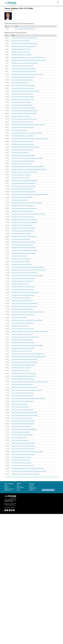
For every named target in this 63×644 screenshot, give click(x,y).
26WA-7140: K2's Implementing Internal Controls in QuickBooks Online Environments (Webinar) (28, 398)
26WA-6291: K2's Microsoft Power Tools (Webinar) (21, 261)
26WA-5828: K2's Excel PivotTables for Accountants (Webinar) (23, 205)
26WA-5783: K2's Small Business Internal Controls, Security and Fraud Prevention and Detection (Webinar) (30, 194)
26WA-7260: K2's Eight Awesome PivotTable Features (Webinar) (23, 423)
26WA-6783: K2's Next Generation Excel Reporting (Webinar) (22, 334)
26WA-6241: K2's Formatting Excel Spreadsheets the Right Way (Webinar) (25, 250)
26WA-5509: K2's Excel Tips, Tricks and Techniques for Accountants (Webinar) (25, 146)
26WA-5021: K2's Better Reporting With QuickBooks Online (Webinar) (24, 68)
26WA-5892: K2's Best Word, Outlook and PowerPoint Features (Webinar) (24, 219)
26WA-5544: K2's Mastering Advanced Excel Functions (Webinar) (23, 160)
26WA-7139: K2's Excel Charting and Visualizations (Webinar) (22, 395)
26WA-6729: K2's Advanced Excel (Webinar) (19, 317)
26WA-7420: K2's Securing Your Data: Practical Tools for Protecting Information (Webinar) (27, 451)
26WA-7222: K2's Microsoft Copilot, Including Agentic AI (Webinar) (23, 420)
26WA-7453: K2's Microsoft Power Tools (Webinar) (21, 459)
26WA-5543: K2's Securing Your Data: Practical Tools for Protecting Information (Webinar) (27, 158)
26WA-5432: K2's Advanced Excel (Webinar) (19, 130)
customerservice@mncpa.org (9, 504)
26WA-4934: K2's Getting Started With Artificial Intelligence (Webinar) (24, 46)
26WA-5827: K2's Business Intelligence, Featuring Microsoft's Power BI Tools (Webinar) (27, 202)
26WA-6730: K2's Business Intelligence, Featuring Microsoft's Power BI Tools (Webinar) (27, 320)
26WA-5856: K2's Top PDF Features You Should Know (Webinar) (23, 216)
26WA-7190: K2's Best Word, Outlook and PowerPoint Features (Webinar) (24, 412)
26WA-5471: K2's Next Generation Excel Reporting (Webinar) (22, 141)
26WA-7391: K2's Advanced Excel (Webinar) (19, 437)
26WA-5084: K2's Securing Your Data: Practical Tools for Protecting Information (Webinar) (27, 74)
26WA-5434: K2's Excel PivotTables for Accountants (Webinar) (23, 135)
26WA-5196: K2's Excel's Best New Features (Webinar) (21, 102)
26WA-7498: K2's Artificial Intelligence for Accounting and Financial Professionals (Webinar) (28, 468)
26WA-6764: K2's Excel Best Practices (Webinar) (20, 325)
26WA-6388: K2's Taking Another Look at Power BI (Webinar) (22, 281)
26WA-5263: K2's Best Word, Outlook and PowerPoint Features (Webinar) (24, 110)
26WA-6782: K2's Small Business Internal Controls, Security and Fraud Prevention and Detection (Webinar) (30, 331)
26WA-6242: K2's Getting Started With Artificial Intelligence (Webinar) (24, 253)
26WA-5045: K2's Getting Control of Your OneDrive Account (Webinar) (24, 71)
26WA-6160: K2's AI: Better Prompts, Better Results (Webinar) (22, 244)
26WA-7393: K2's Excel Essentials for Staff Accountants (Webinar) (23, 443)
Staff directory (6, 486)
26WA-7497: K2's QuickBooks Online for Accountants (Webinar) (23, 465)
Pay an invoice (19, 486)
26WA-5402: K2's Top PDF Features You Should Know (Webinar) (23, 127)
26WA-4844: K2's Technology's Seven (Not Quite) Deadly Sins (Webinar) (24, 37)
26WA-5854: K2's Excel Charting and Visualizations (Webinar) (22, 211)
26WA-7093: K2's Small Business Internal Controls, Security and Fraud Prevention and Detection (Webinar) (30, 381)
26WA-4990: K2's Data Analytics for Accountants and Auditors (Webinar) (24, 63)
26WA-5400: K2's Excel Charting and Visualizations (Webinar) (22, 121)
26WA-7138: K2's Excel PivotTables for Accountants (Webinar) (23, 392)
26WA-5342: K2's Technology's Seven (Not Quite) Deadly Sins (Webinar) (24, 113)
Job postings (31, 485)
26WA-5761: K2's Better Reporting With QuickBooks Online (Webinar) (24, 191)
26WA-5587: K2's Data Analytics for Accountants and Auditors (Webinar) (24, 172)
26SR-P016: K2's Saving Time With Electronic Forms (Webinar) (22, 93)
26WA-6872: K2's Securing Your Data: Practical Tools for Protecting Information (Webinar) (27, 345)
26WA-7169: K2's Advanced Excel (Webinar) (19, 404)
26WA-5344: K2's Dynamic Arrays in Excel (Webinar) (21, 116)
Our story (6, 485)
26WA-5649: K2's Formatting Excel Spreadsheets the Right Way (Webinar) (25, 180)
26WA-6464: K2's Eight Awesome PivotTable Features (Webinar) (23, 295)
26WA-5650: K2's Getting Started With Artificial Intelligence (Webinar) (24, 183)
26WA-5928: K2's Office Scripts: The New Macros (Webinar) (22, 225)
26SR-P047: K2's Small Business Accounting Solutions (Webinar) (23, 448)
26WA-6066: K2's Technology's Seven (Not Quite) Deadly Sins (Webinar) (24, 236)
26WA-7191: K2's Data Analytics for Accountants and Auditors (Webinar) (24, 415)
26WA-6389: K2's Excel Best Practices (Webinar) (20, 283)
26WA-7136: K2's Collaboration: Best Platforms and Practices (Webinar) (24, 387)
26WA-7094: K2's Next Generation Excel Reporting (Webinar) (22, 384)
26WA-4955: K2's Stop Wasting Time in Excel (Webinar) (21, 49)
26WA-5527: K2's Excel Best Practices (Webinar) (20, 152)
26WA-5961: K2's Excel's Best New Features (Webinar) (21, 233)
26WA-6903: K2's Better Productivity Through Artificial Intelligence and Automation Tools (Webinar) (29, 356)
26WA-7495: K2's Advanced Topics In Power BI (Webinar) (22, 462)
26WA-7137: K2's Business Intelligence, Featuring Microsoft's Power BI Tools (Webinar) (27, 390)
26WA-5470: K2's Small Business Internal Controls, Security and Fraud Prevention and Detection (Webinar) (30, 138)
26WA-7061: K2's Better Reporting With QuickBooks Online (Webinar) (24, 376)
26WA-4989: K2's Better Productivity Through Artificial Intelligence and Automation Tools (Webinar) (29, 60)
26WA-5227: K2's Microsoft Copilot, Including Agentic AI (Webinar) (23, 107)
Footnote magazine (32, 488)
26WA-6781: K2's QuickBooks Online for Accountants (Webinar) (23, 328)
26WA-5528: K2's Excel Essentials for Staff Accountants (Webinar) (23, 155)
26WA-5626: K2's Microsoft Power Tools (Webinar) (21, 177)
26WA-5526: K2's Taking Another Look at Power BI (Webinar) (22, 149)
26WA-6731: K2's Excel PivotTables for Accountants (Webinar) (23, 323)
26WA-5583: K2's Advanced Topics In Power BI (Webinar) (22, 163)
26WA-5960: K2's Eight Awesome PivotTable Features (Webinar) (23, 230)
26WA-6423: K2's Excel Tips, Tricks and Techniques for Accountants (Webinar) (25, 292)
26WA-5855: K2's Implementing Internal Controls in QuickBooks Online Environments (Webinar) (28, 214)
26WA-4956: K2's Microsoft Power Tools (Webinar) (21, 51)
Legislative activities (32, 487)
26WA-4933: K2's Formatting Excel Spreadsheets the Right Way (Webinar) (25, 43)
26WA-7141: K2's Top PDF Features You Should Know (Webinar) (23, 401)
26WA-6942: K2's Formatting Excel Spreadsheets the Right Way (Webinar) (25, 362)
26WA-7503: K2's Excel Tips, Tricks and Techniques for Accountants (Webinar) (25, 473)
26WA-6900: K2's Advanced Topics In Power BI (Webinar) (22, 350)
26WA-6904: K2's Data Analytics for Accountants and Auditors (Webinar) (24, 359)
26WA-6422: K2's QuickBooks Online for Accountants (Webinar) (23, 289)
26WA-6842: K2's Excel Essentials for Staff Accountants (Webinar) (23, 342)
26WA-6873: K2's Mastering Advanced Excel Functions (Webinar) (23, 348)
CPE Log (18, 488)
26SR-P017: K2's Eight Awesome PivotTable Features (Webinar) (23, 96)
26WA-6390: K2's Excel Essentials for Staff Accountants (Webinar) (23, 286)
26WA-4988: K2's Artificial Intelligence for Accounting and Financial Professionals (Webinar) (28, 57)
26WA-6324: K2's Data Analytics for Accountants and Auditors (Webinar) (24, 272)
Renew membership (20, 487)
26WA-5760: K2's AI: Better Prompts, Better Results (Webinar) (22, 188)
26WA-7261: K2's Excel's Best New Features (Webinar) (21, 426)
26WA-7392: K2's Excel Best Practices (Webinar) (20, 440)
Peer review (31, 486)
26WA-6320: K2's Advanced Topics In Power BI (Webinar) (22, 264)
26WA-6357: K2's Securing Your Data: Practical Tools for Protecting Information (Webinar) (27, 275)
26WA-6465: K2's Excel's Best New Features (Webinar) (21, 297)
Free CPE (18, 490)
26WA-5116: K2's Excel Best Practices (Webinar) (20, 82)
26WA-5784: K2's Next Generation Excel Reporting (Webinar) (22, 197)
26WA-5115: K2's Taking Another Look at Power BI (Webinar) (22, 79)
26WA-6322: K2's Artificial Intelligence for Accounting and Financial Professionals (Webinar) (28, 267)
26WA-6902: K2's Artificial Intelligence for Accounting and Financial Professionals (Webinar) (28, 353)
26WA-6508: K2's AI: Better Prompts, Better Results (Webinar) (22, 300)
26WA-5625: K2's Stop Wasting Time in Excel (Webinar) (21, 174)
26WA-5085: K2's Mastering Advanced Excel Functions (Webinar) (23, 77)
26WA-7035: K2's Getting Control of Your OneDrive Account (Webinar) (24, 373)
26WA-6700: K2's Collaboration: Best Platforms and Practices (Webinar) (24, 306)
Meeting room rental (8, 490)
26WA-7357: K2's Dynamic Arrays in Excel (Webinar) (21, 432)
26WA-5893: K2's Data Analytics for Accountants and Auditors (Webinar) (24, 222)
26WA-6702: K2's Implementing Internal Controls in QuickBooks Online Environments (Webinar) (28, 311)
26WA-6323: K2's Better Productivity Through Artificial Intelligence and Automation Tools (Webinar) (29, 269)
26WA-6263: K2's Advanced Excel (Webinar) (19, 255)
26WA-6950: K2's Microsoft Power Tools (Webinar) (21, 370)
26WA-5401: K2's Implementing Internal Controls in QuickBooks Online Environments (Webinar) (28, 124)
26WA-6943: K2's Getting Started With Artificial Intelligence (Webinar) (24, 364)
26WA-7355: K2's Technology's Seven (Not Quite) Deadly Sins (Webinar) (24, 429)
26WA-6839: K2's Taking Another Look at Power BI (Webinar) (22, 339)
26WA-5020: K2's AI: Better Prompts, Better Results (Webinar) (22, 65)
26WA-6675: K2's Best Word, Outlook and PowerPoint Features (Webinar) (24, 303)
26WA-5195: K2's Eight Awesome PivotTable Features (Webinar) (23, 99)
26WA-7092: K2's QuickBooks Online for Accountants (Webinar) (23, 378)
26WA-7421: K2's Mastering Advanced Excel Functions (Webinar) (23, 454)
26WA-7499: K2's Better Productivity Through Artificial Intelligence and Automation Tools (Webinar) (29, 471)
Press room (31, 490)
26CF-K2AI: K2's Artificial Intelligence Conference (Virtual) (25, 28)
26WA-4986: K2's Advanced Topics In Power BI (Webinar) (22, 54)
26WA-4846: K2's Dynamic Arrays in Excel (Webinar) (21, 40)
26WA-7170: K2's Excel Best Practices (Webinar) (20, 406)
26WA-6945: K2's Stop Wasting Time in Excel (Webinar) (21, 367)
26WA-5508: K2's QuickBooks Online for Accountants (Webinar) (23, 144)
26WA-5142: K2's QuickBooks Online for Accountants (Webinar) (23, 88)
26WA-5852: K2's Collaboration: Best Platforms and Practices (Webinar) (24, 208)
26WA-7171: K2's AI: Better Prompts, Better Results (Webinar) (22, 409)
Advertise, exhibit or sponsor (9, 488)
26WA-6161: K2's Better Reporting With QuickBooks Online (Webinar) (24, 247)
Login (18, 485)
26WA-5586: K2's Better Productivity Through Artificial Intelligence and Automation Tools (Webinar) (29, 169)
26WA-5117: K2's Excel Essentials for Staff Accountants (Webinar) (23, 85)
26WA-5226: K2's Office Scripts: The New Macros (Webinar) (22, 105)
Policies (13, 507)
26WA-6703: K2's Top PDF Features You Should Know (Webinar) (23, 314)
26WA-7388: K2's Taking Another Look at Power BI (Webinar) (22, 434)
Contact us (6, 487)
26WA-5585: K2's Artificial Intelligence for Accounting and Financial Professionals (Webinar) (28, 166)
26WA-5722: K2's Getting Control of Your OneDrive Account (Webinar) (24, 186)
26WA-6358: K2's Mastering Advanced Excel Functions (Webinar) (23, 278)
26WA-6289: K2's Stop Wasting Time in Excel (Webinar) (21, 258)
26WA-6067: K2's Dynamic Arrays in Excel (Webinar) (21, 239)
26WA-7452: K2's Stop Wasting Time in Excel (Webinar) (21, 457)
